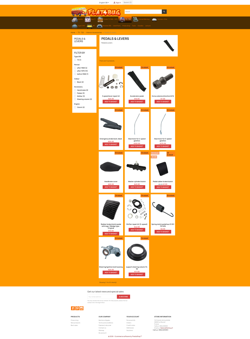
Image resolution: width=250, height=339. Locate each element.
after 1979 (82, 71)
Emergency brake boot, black (111, 139)
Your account (132, 317)
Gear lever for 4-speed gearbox (137, 140)
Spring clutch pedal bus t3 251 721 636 (162, 225)
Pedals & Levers (79, 40)
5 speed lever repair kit (111, 96)
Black (80, 82)
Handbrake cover (110, 181)
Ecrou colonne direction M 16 (163, 96)
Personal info (130, 320)
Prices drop (75, 320)
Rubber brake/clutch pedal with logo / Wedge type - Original (111, 226)
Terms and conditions (106, 323)
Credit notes (130, 325)
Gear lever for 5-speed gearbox (162, 140)
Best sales (74, 325)
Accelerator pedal (137, 96)
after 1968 (82, 68)
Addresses (130, 328)
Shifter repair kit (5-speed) (136, 224)
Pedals (81, 93)
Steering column (84, 99)
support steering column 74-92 (137, 268)
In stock (119, 67)
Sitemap (101, 330)
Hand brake (82, 90)
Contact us (102, 328)
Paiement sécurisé (105, 325)
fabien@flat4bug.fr (166, 328)
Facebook (73, 308)
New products (75, 323)
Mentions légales (104, 320)
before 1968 (82, 74)
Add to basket (111, 102)
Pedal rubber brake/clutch (163, 181)
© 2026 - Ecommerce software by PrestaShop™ (125, 336)
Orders (128, 323)
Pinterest (77, 308)
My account (102, 333)
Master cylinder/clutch (137, 181)
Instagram (81, 308)
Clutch (81, 107)
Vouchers (129, 330)
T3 (79, 60)
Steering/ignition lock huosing (111, 267)
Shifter (81, 96)
